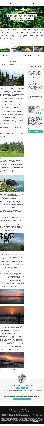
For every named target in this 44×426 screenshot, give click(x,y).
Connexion (28, 411)
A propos (19, 411)
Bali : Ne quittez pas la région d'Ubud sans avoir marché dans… (5, 54)
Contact (23, 411)
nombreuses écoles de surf (7, 280)
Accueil (15, 411)
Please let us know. (35, 421)
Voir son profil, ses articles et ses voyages (33, 132)
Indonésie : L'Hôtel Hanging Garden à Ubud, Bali (38, 54)
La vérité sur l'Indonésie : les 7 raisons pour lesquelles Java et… (27, 54)
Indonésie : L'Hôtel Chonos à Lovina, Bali (16, 54)
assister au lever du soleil (14, 266)
